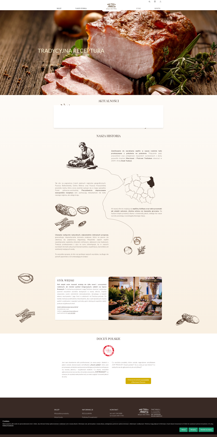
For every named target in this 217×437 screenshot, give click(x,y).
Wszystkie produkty (61, 413)
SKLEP (59, 8)
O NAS (138, 8)
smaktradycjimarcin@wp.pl (70, 311)
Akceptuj (193, 429)
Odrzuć (183, 429)
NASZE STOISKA (81, 8)
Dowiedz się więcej (206, 429)
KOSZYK (157, 8)
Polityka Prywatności (89, 417)
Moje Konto (58, 417)
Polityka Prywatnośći (8, 425)
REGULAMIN (87, 413)
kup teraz (53, 65)
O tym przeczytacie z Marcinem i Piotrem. (138, 381)
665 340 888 (71, 313)
